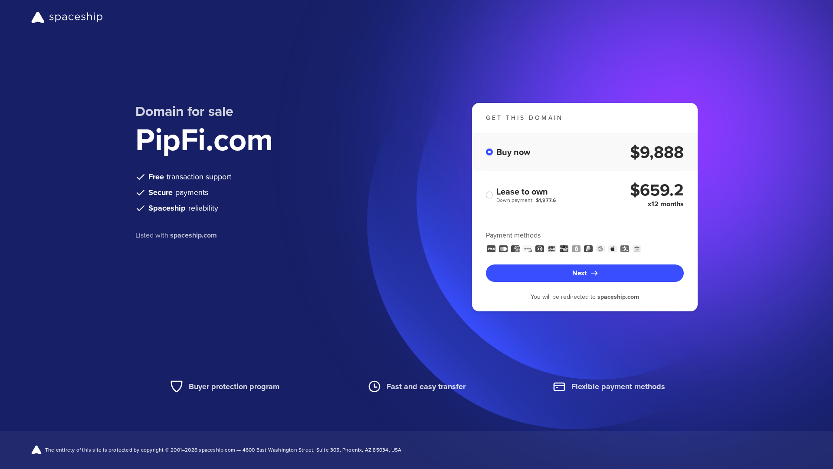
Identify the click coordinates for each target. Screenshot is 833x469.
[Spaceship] (67, 17)
